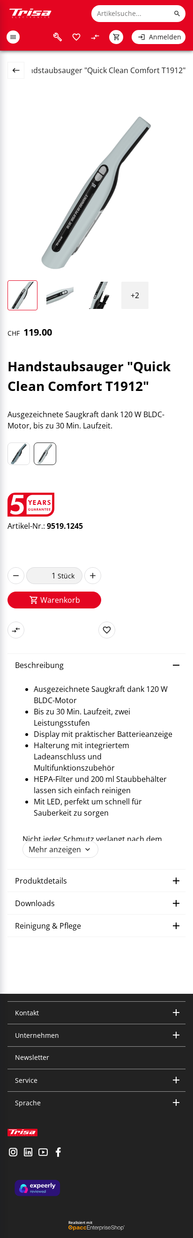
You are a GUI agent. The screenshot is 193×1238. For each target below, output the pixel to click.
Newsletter (32, 1057)
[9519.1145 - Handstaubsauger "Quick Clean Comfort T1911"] (18, 454)
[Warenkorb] (116, 37)
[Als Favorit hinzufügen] (106, 630)
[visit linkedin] (28, 1153)
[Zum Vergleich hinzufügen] (15, 630)
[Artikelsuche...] (177, 13)
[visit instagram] (13, 1153)
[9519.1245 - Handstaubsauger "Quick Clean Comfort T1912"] (45, 454)
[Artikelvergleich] (95, 37)
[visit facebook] (58, 1153)
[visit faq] (57, 37)
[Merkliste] (76, 37)
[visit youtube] (43, 1153)
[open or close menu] (13, 37)
